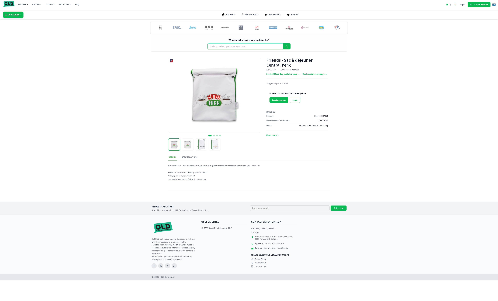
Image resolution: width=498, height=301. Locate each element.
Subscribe (338, 208)
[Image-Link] (161, 27)
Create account (481, 4)
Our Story (255, 232)
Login (295, 100)
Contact (50, 4)
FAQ (77, 4)
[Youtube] (160, 265)
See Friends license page (315, 74)
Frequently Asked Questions (263, 228)
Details (173, 157)
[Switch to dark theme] (451, 4)
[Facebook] (154, 265)
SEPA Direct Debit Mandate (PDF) (218, 228)
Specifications (190, 157)
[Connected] (447, 4)
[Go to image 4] (220, 135)
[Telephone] (455, 4)
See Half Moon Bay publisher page (283, 74)
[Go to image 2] (214, 135)
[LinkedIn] (174, 265)
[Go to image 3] (217, 135)
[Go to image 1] (210, 135)
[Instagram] (167, 265)
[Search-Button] (286, 46)
